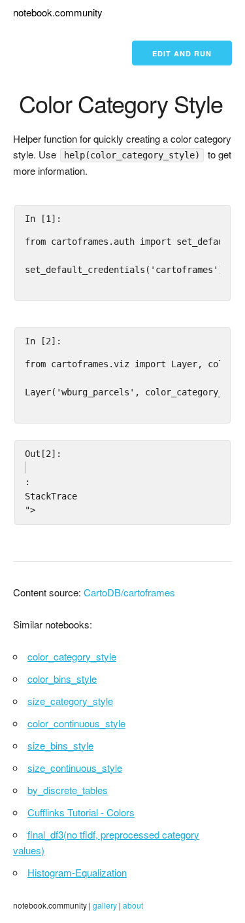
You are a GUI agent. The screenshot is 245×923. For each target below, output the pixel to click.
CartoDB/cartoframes (129, 592)
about (133, 905)
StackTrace (51, 496)
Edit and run (182, 53)
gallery (105, 905)
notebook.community (58, 12)
